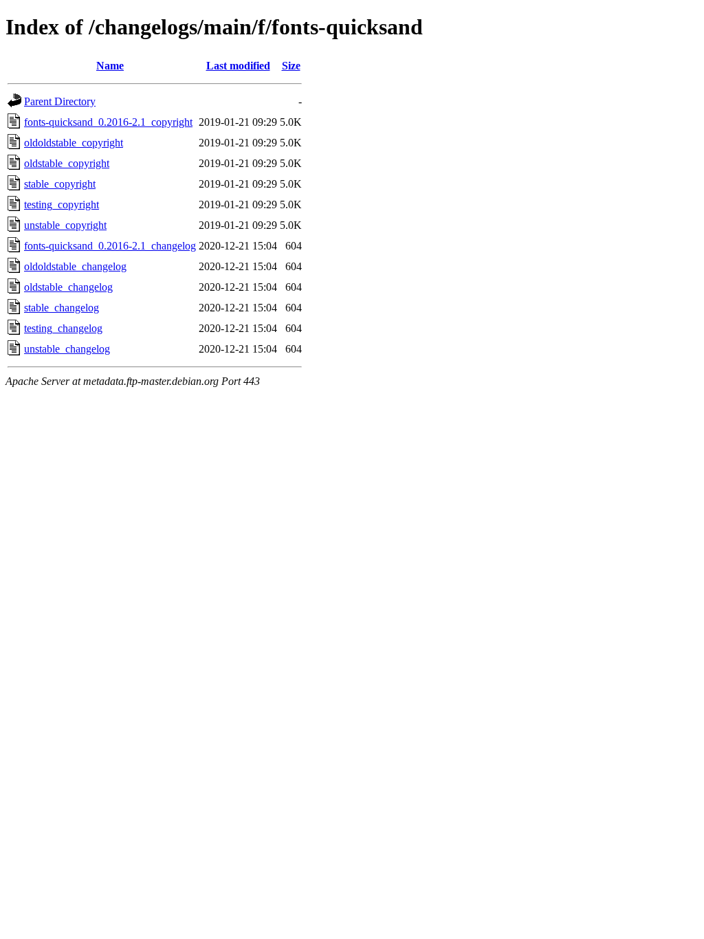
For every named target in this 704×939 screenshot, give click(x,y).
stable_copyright (60, 184)
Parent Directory (60, 101)
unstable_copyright (65, 225)
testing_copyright (61, 204)
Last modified (238, 65)
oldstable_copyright (66, 163)
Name (110, 65)
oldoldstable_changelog (75, 266)
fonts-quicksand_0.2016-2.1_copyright (108, 122)
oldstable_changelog (68, 287)
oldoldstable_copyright (73, 142)
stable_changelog (61, 307)
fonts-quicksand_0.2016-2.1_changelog (110, 246)
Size (291, 65)
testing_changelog (63, 328)
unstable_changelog (67, 349)
